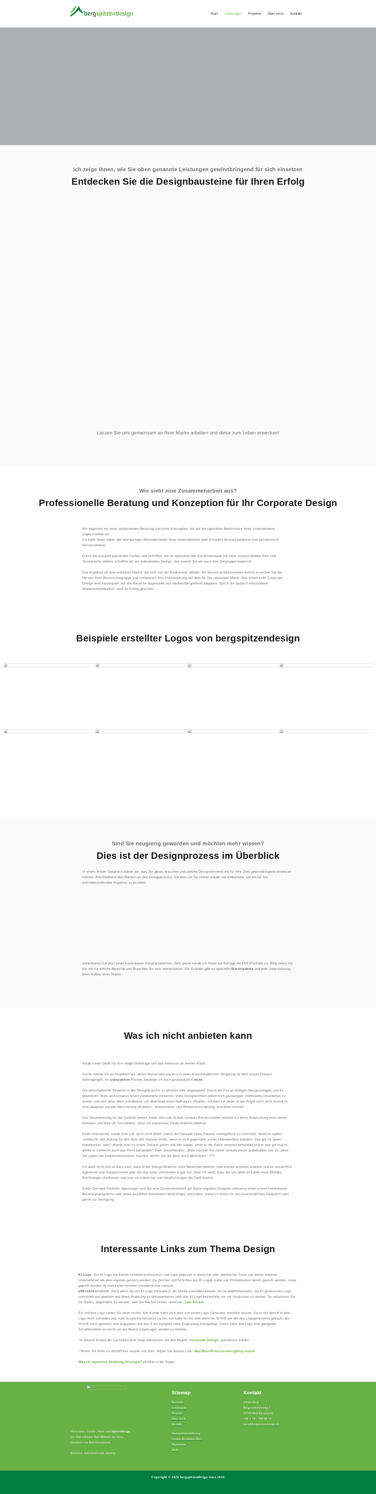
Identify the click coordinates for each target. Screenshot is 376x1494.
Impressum (179, 1444)
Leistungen (233, 13)
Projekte (254, 13)
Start (214, 13)
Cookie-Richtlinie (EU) (187, 1438)
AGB (175, 1449)
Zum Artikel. (194, 1302)
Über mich (276, 13)
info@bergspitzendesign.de (261, 1424)
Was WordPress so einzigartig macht (224, 1351)
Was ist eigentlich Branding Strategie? (110, 1362)
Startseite (178, 1402)
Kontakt (296, 13)
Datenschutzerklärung (186, 1433)
